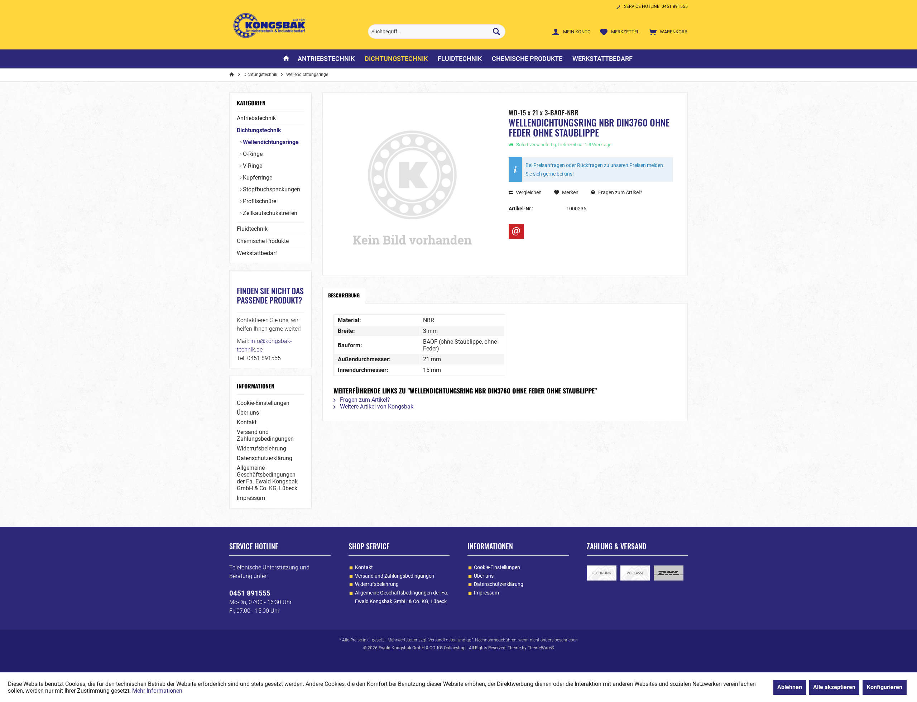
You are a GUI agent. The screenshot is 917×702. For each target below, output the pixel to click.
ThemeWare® (541, 647)
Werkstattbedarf (257, 253)
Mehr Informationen (157, 690)
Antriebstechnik (256, 118)
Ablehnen (789, 687)
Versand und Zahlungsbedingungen (265, 435)
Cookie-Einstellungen (263, 403)
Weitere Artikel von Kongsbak (376, 406)
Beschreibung (344, 295)
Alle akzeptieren (834, 687)
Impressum (251, 498)
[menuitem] (666, 31)
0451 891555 (249, 593)
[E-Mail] (516, 231)
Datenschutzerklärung (264, 458)
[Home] (286, 58)
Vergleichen (528, 192)
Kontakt (246, 422)
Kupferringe (256, 177)
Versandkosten (442, 640)
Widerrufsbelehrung (261, 448)
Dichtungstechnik (259, 130)
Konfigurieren (884, 687)
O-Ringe (252, 154)
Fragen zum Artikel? (619, 192)
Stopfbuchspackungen (270, 189)
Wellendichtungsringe (270, 142)
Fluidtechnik (252, 228)
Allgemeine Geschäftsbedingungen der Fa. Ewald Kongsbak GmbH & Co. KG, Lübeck (267, 478)
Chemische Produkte (263, 241)
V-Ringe (251, 165)
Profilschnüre (258, 201)
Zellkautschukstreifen (269, 213)
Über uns (248, 412)
